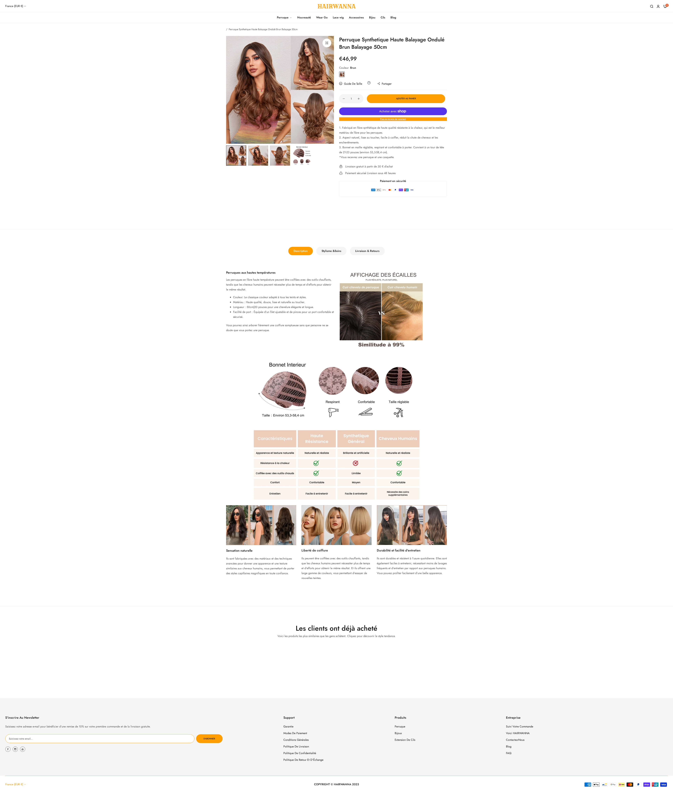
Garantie (288, 726)
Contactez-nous (515, 740)
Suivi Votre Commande (519, 726)
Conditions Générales (296, 740)
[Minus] (344, 99)
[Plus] (359, 99)
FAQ (508, 753)
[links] (8, 749)
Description (301, 251)
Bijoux (398, 733)
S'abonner (209, 738)
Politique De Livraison (296, 746)
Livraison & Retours (367, 251)
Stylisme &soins (331, 251)
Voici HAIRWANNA (518, 733)
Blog (508, 746)
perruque (400, 726)
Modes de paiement (295, 733)
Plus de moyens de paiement (393, 119)
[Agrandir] (326, 43)
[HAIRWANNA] (336, 6)
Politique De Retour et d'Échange (303, 760)
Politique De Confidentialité (299, 753)
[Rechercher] (651, 6)
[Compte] (658, 6)
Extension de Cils (405, 740)
